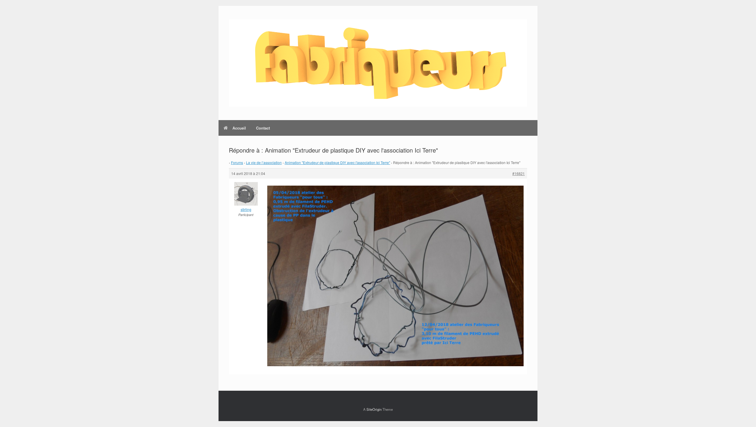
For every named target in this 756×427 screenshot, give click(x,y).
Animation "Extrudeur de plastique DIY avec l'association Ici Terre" (337, 162)
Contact (263, 128)
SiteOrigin (374, 409)
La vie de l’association (264, 162)
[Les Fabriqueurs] (378, 63)
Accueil (239, 128)
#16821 (518, 173)
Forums (237, 162)
